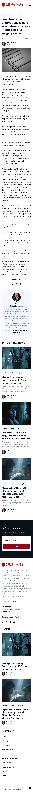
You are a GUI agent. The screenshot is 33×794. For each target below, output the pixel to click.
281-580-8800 (13, 330)
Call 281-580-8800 (11, 528)
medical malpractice (8, 14)
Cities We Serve (7, 745)
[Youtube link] (14, 622)
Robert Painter (11, 42)
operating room (21, 484)
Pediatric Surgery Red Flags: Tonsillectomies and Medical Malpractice (16, 435)
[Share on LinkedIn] (20, 284)
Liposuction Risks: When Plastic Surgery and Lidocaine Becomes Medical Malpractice (15, 492)
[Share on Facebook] (16, 284)
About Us (26, 12)
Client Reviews (7, 763)
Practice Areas (7, 754)
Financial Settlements (9, 758)
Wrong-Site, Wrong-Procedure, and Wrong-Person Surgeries (15, 380)
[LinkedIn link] (10, 622)
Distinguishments (8, 767)
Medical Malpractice (8, 750)
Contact (16, 547)
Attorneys (5, 741)
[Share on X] (12, 284)
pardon (12, 84)
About (4, 737)
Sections (4, 771)
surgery (19, 14)
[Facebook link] (6, 622)
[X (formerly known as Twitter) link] (3, 622)
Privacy (20, 789)
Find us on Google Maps (10, 617)
